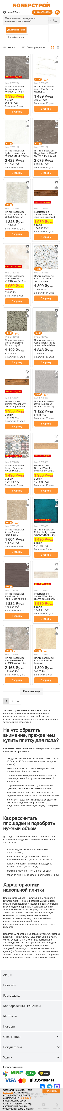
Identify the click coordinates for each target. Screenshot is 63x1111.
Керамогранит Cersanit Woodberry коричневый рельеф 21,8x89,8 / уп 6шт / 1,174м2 (45, 214)
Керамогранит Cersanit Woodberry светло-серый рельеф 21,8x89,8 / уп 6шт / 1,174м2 (46, 596)
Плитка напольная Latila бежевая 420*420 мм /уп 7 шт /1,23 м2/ (15, 278)
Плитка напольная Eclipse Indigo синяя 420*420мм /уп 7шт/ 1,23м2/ (44, 532)
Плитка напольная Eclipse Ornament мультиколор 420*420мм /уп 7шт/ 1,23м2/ (15, 468)
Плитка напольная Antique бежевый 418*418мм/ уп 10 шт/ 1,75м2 (16, 660)
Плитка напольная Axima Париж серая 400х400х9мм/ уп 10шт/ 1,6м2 (15, 214)
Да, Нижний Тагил (16, 30)
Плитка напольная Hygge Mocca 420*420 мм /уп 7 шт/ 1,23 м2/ (45, 153)
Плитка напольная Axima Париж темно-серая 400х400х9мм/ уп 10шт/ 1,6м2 (45, 343)
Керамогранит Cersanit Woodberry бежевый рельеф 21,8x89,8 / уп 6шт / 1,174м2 (44, 468)
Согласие (8, 1092)
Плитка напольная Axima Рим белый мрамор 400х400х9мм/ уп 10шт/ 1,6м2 (44, 89)
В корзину (17, 111)
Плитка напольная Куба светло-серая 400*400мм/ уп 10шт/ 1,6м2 (16, 153)
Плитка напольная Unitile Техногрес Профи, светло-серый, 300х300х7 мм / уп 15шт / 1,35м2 (46, 404)
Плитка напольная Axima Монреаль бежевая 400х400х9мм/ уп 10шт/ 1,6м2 (44, 660)
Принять (51, 1091)
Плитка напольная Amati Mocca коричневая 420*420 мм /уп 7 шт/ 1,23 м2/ (16, 596)
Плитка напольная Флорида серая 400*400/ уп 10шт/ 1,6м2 (15, 89)
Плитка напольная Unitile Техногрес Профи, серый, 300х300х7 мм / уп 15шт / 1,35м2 (15, 343)
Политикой (25, 1098)
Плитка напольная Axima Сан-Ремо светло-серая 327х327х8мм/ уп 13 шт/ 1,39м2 (45, 278)
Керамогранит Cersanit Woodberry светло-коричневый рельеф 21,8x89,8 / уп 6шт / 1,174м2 (16, 404)
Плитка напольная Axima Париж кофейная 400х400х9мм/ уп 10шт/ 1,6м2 (15, 532)
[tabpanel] (46, 67)
